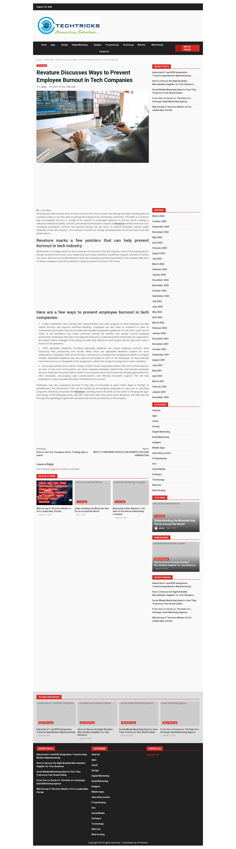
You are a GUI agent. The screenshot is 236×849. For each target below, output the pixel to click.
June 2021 (157, 365)
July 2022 (157, 301)
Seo (40, 495)
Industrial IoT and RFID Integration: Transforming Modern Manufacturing (56, 713)
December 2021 (160, 338)
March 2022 (158, 322)
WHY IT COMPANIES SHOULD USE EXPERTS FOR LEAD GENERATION (121, 452)
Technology (128, 45)
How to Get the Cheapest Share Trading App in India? (62, 452)
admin (43, 87)
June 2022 (157, 306)
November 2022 (160, 285)
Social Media (49, 495)
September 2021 (160, 354)
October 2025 (159, 221)
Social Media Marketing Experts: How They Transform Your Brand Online (138, 713)
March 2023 (158, 264)
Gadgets (98, 45)
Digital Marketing (80, 45)
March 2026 (158, 216)
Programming (112, 45)
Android (42, 483)
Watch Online (187, 48)
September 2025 (160, 226)
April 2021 (157, 376)
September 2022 (160, 296)
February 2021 (159, 386)
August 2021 (158, 360)
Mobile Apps (52, 489)
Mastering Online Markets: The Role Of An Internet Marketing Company (131, 492)
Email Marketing (61, 486)
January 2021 (159, 392)
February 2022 (159, 328)
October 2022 (159, 290)
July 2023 (157, 258)
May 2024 (157, 237)
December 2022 (160, 280)
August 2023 (158, 253)
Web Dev (141, 45)
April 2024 (157, 242)
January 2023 (159, 274)
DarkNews (128, 842)
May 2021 (157, 370)
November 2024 (160, 232)
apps (53, 45)
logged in (54, 468)
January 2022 (159, 333)
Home (44, 45)
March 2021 (158, 381)
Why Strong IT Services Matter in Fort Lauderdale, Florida (53, 510)
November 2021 (160, 344)
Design (64, 45)
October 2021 (159, 349)
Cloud (56, 483)
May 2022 (157, 312)
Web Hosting (157, 45)
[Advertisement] (93, 185)
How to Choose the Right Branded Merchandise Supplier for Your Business (175, 563)
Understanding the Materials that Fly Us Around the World (93, 492)
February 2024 (159, 248)
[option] (176, 517)
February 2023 (159, 269)
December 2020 (160, 397)
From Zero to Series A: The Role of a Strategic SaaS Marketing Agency (180, 713)
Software (59, 495)
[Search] (171, 48)
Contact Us (104, 51)
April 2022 (157, 317)
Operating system (46, 492)
